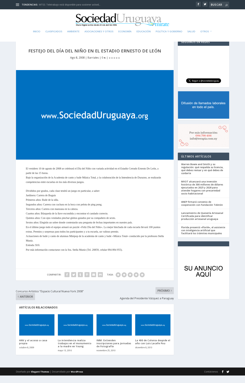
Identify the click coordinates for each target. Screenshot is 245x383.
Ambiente (73, 31)
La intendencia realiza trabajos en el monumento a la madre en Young (74, 343)
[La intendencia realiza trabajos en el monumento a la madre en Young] (75, 324)
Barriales (93, 57)
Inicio (36, 31)
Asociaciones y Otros (98, 31)
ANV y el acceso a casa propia (33, 342)
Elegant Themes (40, 371)
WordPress (77, 371)
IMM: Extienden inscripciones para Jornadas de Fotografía (113, 343)
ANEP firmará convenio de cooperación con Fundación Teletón (202, 203)
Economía (125, 31)
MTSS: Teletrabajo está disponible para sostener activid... (69, 4)
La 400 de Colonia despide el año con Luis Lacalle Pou (152, 342)
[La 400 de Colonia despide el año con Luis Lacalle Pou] (152, 324)
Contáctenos (211, 371)
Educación (143, 31)
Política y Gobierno (169, 31)
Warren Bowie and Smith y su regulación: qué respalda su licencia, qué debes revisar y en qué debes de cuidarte (202, 169)
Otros (204, 31)
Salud (191, 31)
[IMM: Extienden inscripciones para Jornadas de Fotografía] (114, 324)
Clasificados (53, 31)
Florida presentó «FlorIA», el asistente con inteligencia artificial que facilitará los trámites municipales (203, 230)
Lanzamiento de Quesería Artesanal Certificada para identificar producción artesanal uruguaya (202, 216)
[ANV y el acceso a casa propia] (36, 324)
